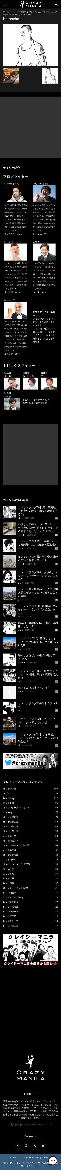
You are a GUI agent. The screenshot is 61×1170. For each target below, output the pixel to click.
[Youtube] (43, 1146)
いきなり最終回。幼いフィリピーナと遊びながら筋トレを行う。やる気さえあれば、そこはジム (38, 528)
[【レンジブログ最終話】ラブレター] (9, 708)
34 (56, 649)
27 (56, 745)
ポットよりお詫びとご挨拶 (34, 687)
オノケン (21, 535)
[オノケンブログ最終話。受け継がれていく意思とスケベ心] (9, 561)
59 (56, 535)
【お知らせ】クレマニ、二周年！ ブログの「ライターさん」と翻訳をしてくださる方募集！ (44, 335)
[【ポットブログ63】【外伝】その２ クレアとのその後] (9, 723)
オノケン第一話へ (13, 233)
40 (56, 600)
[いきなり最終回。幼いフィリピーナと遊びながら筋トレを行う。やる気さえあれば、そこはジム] (9, 528)
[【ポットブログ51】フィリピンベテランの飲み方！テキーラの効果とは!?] (9, 739)
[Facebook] (18, 1146)
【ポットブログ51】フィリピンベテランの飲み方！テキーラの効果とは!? (38, 738)
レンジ (20, 548)
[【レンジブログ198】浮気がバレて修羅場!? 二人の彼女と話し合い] (9, 545)
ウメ (19, 649)
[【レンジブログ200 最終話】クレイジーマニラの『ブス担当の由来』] (9, 610)
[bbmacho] (30, 64)
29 (56, 710)
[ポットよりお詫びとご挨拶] (9, 692)
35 (56, 630)
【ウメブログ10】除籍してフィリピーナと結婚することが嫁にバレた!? (38, 642)
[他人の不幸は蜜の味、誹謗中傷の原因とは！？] (9, 627)
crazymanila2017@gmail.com (37, 1124)
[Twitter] (35, 1146)
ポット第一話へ (12, 291)
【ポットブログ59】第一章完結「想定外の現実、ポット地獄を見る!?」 (38, 511)
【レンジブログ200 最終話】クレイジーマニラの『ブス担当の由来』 (38, 609)
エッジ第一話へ (12, 353)
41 (56, 564)
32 (56, 681)
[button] (5, 4)
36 (56, 617)
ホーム (6, 11)
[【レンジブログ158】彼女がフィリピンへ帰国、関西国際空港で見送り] (9, 675)
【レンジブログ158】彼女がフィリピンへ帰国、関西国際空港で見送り (38, 674)
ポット (20, 518)
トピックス (14, 1157)
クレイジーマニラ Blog (31, 1157)
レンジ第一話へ (40, 233)
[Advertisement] (30, 127)
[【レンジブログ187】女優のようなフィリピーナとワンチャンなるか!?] (9, 577)
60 (56, 518)
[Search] (56, 4)
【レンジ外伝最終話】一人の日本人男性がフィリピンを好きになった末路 (38, 593)
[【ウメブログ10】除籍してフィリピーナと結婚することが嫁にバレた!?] (9, 643)
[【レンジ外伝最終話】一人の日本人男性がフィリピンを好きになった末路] (9, 593)
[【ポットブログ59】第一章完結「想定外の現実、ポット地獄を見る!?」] (9, 512)
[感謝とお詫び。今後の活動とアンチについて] (9, 660)
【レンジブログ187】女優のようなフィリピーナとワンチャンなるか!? (38, 576)
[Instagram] (26, 1146)
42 (56, 548)
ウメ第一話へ (39, 291)
